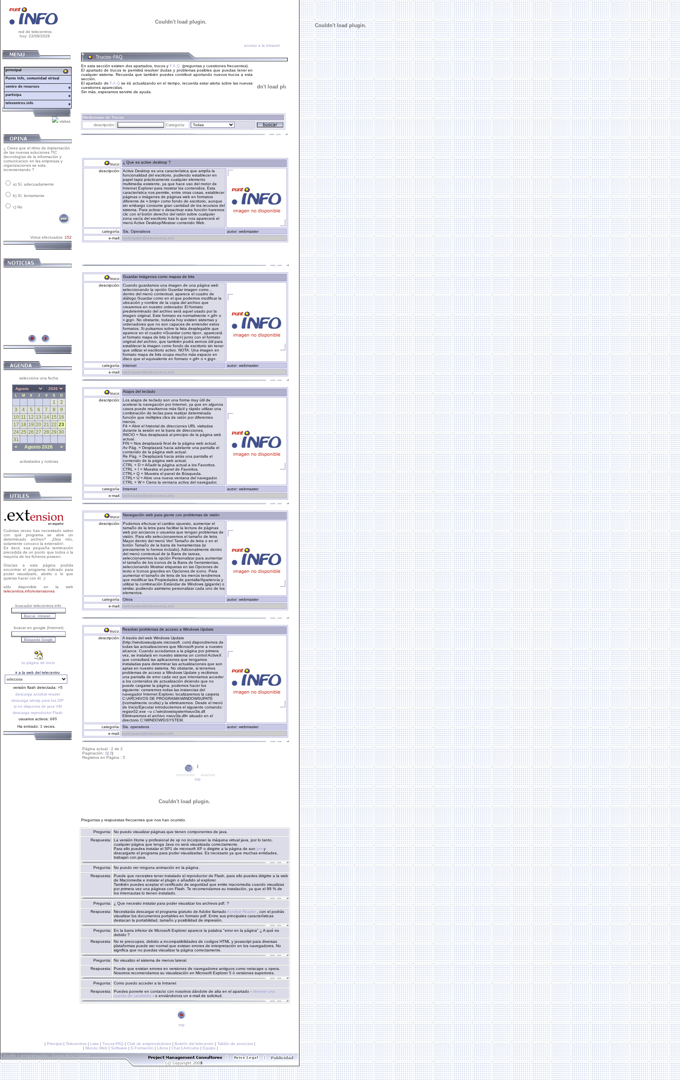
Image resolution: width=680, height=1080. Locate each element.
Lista (94, 1043)
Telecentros (76, 1043)
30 (61, 432)
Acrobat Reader (242, 911)
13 (38, 417)
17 (16, 424)
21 (46, 424)
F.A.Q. (175, 66)
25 (23, 432)
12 (31, 417)
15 (54, 417)
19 (31, 424)
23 (61, 424)
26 (31, 432)
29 (54, 432)
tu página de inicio (38, 663)
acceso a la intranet (262, 45)
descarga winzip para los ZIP (37, 700)
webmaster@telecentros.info (148, 238)
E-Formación (142, 1048)
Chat (176, 1048)
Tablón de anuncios (235, 1043)
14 (46, 417)
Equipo (209, 1048)
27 (38, 432)
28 (46, 432)
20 (38, 424)
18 (23, 424)
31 (16, 439)
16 (61, 417)
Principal (54, 1043)
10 (16, 417)
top (198, 779)
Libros (162, 1048)
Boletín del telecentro (194, 1043)
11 (23, 417)
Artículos (191, 1048)
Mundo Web (96, 1048)
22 (54, 424)
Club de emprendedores (149, 1043)
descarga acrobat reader (37, 694)
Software (119, 1048)
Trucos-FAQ (113, 1043)
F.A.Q (115, 83)
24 (16, 432)
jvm (260, 848)
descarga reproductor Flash (38, 712)
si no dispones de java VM (38, 706)
